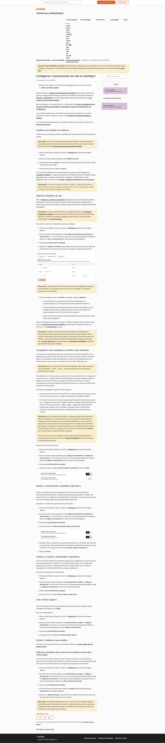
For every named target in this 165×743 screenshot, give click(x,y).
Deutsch (68, 27)
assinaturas (70, 85)
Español (68, 25)
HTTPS (58, 608)
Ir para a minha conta (72, 62)
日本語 (67, 30)
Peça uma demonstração (106, 2)
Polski (67, 38)
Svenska (68, 40)
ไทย (67, 53)
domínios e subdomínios (44, 98)
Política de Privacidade (105, 738)
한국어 (67, 51)
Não (49, 717)
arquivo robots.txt (48, 341)
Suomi (67, 42)
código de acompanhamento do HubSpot (62, 93)
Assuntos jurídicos (90, 738)
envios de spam (56, 219)
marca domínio (51, 327)
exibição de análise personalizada (54, 324)
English (68, 57)
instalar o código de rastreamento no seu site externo (76, 179)
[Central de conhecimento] (40, 10)
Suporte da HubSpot (72, 438)
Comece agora (123, 2)
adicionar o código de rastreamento (53, 200)
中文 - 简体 (68, 55)
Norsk (67, 49)
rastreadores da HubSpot (78, 341)
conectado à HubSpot (43, 175)
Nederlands (69, 34)
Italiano (68, 36)
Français (68, 32)
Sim (40, 717)
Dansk (67, 47)
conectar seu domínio (43, 124)
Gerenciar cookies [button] (121, 738)
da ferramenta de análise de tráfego (67, 146)
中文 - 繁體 (68, 45)
